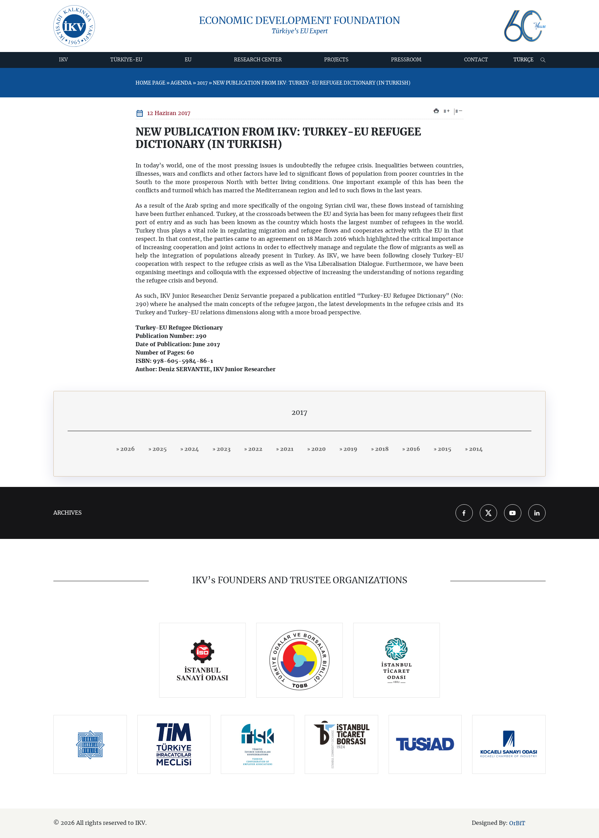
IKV (63, 60)
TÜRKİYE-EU (126, 60)
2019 (349, 449)
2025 (159, 449)
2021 (286, 449)
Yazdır (436, 110)
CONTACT (476, 60)
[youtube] (512, 513)
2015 (443, 449)
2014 (475, 449)
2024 (191, 449)
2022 (254, 449)
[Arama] (543, 60)
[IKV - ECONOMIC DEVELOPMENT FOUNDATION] (74, 26)
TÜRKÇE (523, 60)
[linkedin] (537, 513)
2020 (318, 449)
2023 (223, 449)
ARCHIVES (67, 513)
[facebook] (464, 513)
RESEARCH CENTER (258, 60)
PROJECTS (336, 60)
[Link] (202, 660)
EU (188, 60)
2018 (381, 449)
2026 (127, 449)
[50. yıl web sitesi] (525, 26)
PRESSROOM (406, 60)
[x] (488, 513)
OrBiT (517, 823)
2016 (412, 449)
